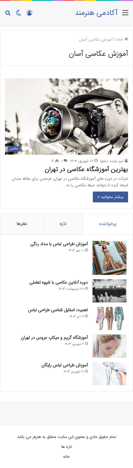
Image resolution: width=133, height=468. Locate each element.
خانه (120, 39)
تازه (63, 223)
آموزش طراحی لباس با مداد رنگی (59, 244)
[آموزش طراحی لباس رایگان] (109, 373)
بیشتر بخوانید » (110, 197)
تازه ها (66, 447)
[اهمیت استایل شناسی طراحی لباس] (109, 318)
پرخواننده (108, 223)
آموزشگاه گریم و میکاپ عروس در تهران (54, 337)
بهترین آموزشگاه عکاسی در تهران (86, 169)
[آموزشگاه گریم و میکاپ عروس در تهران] (109, 346)
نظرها (21, 223)
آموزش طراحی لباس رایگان (64, 365)
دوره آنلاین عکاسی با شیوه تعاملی (58, 282)
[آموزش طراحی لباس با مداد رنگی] (109, 258)
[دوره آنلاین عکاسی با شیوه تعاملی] (109, 290)
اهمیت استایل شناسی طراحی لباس (58, 310)
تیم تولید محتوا (111, 161)
